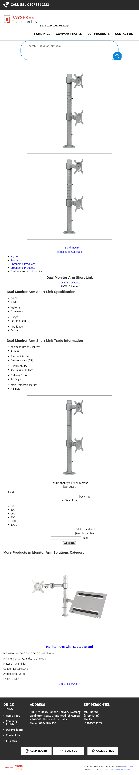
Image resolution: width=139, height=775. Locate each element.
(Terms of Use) (127, 766)
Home (14, 256)
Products (16, 260)
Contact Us (124, 33)
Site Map (11, 740)
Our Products (98, 33)
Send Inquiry (72, 247)
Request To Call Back (69, 251)
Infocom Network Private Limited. (120, 769)
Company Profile (69, 33)
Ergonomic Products (23, 264)
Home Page (42, 33)
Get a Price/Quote (69, 282)
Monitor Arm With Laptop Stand (69, 647)
